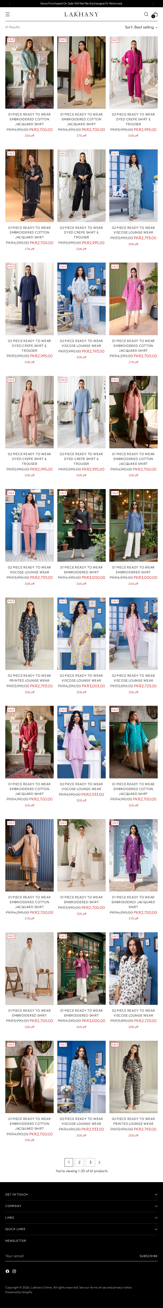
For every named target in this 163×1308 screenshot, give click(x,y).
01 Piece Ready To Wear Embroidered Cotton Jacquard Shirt (29, 119)
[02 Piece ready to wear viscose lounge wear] (133, 185)
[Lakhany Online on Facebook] (7, 1272)
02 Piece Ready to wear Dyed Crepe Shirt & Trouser (133, 119)
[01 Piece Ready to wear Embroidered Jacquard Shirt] (133, 855)
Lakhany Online (41, 1287)
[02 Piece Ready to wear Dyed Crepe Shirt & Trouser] (133, 72)
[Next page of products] (99, 1162)
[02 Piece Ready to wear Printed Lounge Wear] (29, 634)
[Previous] (9, 3)
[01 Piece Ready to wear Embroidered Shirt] (81, 525)
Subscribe (149, 1256)
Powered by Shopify (18, 1292)
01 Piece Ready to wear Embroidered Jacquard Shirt (133, 902)
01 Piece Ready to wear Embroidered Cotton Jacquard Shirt (81, 119)
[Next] (153, 3)
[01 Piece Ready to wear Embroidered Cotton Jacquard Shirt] (81, 72)
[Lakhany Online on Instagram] (14, 1272)
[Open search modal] (146, 14)
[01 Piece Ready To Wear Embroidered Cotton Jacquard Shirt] (29, 72)
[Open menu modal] (7, 14)
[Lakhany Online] (81, 14)
